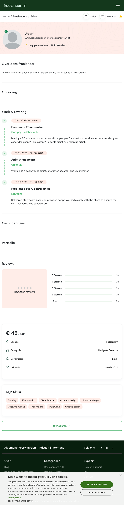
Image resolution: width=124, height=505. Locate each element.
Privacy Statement (51, 447)
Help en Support (93, 467)
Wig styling (54, 406)
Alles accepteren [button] (97, 484)
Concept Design (68, 400)
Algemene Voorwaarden (20, 447)
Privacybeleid (14, 497)
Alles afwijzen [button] (96, 492)
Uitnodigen (60, 426)
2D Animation (28, 400)
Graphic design (72, 406)
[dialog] (62, 488)
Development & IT (54, 467)
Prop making (37, 406)
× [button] (120, 475)
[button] (86, 16)
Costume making (16, 406)
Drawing (12, 400)
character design (90, 400)
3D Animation (48, 400)
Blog (6, 467)
